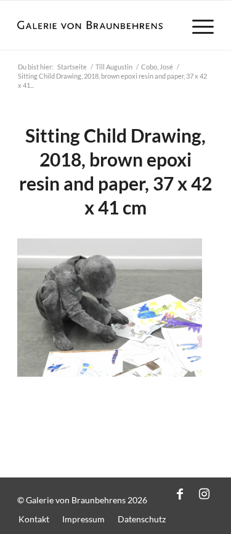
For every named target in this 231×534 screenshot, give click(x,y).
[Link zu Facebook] (180, 493)
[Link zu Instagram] (204, 493)
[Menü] (197, 25)
